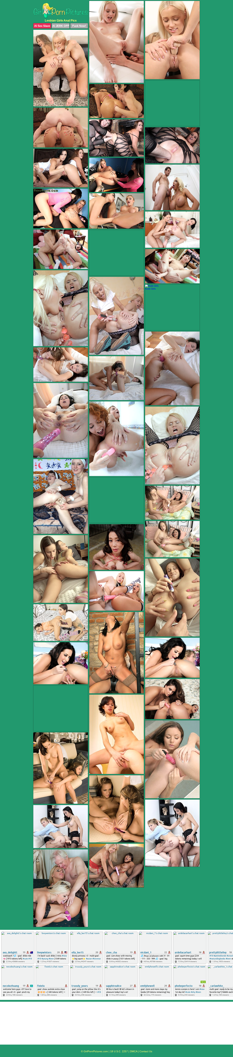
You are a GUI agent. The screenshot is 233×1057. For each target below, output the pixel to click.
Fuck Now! (79, 25)
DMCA (133, 1051)
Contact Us (145, 1051)
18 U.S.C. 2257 (119, 1051)
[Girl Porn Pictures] (60, 10)
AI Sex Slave (42, 25)
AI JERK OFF (60, 25)
